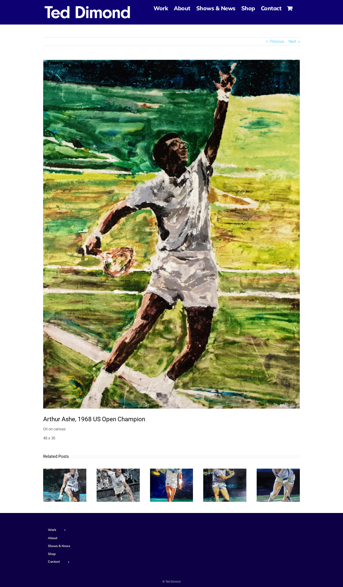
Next (292, 41)
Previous (277, 41)
